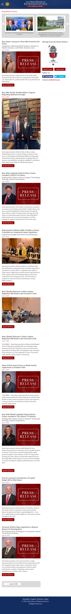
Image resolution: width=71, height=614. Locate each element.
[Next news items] (67, 23)
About (46, 599)
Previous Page (5, 584)
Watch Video (47, 69)
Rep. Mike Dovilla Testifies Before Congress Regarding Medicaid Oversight (18, 93)
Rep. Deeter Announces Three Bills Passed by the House (21, 43)
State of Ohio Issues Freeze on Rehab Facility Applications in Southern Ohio (19, 366)
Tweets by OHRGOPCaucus (51, 80)
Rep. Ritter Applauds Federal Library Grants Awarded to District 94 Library (19, 174)
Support (33, 599)
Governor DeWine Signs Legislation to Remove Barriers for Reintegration (20, 528)
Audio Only (60, 69)
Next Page (7, 584)
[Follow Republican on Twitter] (59, 77)
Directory (40, 599)
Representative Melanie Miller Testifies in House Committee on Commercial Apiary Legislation (20, 231)
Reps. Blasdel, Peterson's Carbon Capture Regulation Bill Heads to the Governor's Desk (19, 292)
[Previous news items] (3, 23)
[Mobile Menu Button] (2, 4)
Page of (13, 584)
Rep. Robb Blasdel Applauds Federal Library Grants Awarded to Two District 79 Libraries (19, 415)
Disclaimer (26, 599)
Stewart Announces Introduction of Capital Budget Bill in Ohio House (18, 479)
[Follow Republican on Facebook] (48, 77)
